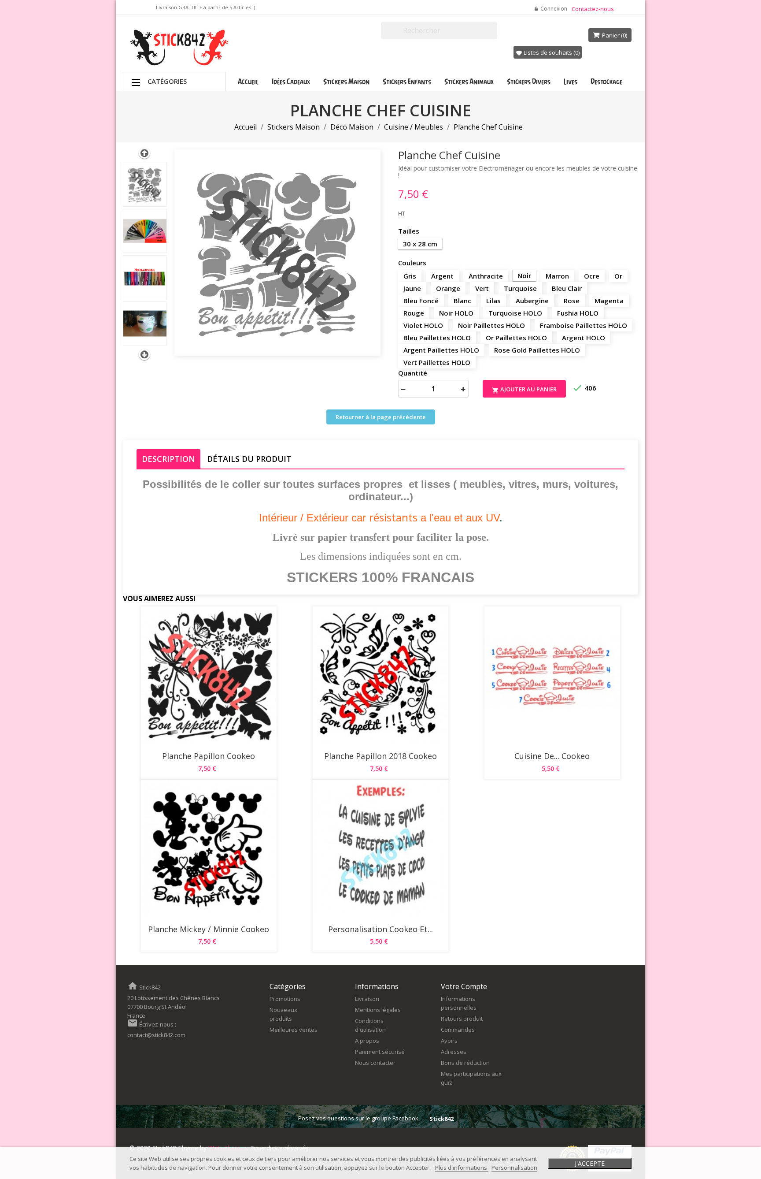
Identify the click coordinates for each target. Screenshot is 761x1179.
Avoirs (449, 1041)
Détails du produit (249, 459)
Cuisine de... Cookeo (552, 756)
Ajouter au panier (524, 389)
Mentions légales (378, 1010)
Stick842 (441, 1119)
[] (493, 35)
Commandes (458, 1030)
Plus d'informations (461, 1168)
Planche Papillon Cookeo (208, 756)
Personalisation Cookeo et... (380, 929)
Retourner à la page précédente (381, 417)
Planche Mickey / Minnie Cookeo (208, 929)
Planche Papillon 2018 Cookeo (380, 756)
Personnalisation (514, 1168)
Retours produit (462, 1019)
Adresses (453, 1052)
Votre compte (464, 986)
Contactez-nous (593, 9)
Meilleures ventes (294, 1030)
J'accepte (590, 1163)
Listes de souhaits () (548, 52)
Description (168, 459)
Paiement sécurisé (380, 1052)
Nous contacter (375, 1063)
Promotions (285, 999)
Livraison (367, 999)
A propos (367, 1041)
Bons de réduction (465, 1063)
